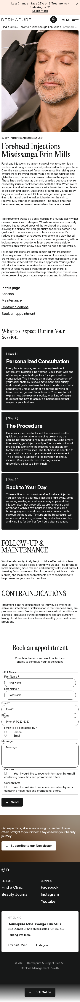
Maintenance (11, 300)
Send (15, 802)
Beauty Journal (14, 894)
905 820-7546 (18, 945)
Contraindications (14, 307)
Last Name (11, 688)
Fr (7, 870)
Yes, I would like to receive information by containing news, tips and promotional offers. (39, 775)
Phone (6, 715)
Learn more (40, 10)
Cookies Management (35, 968)
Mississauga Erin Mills (45, 27)
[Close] (77, 3)
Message (7, 741)
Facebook (49, 887)
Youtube (48, 901)
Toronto (24, 27)
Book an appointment (18, 313)
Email (5, 703)
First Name (11, 676)
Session (7, 294)
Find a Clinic (9, 27)
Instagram (50, 894)
